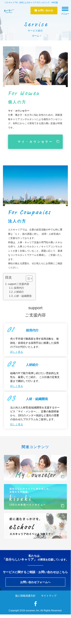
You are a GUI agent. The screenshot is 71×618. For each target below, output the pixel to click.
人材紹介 (19, 292)
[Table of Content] (29, 278)
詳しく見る (16, 351)
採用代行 (19, 288)
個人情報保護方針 (25, 595)
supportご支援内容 (18, 283)
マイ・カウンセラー (35, 141)
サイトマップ (48, 595)
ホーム (35, 35)
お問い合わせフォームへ (35, 582)
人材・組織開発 (23, 296)
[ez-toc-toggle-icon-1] (27, 278)
